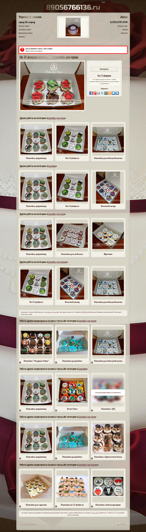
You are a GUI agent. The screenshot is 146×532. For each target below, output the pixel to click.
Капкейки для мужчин (57, 262)
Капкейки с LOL (108, 408)
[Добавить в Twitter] (113, 93)
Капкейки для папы (56, 214)
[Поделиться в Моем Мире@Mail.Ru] (106, 93)
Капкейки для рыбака (72, 361)
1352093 (122, 525)
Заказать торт (123, 26)
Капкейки (51, 166)
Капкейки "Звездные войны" (36, 361)
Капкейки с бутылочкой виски (108, 456)
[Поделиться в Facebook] (91, 93)
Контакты (124, 33)
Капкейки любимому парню (108, 504)
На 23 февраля (72, 158)
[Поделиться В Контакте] (117, 93)
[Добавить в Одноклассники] (109, 93)
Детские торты (24, 26)
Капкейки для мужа (56, 118)
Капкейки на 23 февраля (72, 504)
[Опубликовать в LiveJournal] (102, 93)
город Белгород (27, 22)
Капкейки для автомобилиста (108, 158)
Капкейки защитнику (36, 158)
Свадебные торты (25, 29)
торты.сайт (95, 513)
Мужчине (108, 254)
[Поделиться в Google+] (95, 93)
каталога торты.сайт (52, 312)
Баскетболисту (108, 206)
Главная (125, 29)
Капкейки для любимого (72, 254)
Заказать (104, 69)
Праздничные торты (25, 33)
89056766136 (85, 312)
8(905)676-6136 (113, 513)
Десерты (22, 36)
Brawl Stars (72, 408)
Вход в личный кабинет (28, 525)
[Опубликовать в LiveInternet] (98, 93)
